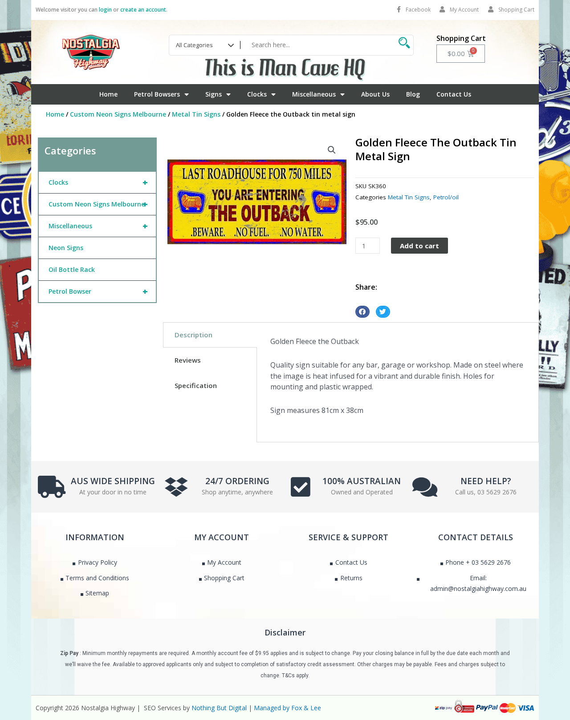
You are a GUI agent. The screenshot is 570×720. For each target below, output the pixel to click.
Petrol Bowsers (157, 94)
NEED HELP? (485, 481)
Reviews (188, 360)
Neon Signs (66, 247)
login (105, 9)
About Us (375, 94)
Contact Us (453, 94)
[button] (332, 150)
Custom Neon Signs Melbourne (118, 114)
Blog (413, 94)
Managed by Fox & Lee (287, 708)
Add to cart (419, 245)
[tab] (210, 335)
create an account (143, 9)
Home (108, 94)
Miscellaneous (314, 94)
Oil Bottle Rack (72, 269)
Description (193, 334)
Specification (196, 385)
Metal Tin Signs (196, 114)
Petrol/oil (446, 197)
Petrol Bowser (98, 291)
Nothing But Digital (219, 708)
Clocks (257, 94)
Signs (213, 94)
